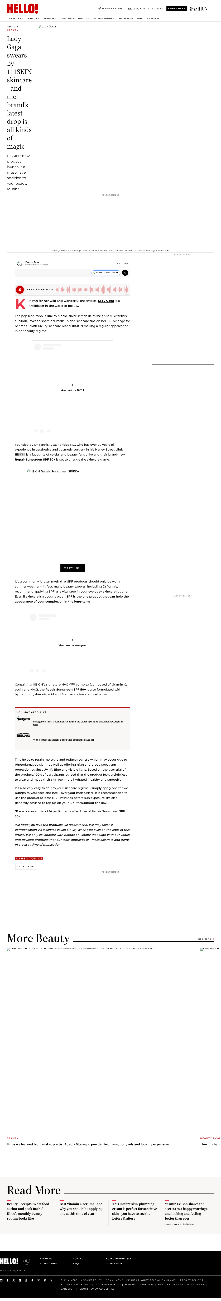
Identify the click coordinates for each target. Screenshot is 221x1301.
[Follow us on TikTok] (20, 1280)
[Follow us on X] (13, 1280)
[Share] (125, 273)
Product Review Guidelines (95, 1288)
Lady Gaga (106, 300)
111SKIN (77, 326)
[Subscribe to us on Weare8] (45, 1280)
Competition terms (108, 1284)
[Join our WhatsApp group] (51, 1280)
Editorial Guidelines (139, 1284)
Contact (79, 1258)
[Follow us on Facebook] (7, 1280)
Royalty (32, 18)
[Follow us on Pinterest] (38, 1280)
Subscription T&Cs (118, 1258)
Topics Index (115, 1263)
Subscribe (176, 8)
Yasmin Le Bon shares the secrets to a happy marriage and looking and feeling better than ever (186, 1211)
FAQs (76, 1263)
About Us (46, 1258)
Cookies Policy (91, 1280)
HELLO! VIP (153, 18)
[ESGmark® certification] (24, 1261)
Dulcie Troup (32, 262)
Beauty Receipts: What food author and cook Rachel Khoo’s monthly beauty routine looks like (28, 1211)
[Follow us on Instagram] (1, 1280)
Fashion (49, 18)
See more (204, 939)
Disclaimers (69, 1280)
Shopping (125, 18)
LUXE (140, 18)
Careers (66, 1288)
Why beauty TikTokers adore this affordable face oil (63, 739)
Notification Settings (76, 1284)
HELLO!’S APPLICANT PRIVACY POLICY (181, 1284)
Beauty (82, 18)
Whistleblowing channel (158, 1280)
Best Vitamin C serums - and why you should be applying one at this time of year (81, 1208)
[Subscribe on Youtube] (26, 1280)
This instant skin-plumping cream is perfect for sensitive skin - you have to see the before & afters (134, 1211)
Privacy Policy (190, 1280)
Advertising (48, 1263)
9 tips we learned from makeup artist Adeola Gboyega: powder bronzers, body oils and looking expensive (88, 1144)
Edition (135, 8)
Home (11, 26)
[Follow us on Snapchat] (32, 1280)
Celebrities (14, 18)
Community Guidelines (121, 1280)
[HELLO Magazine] (22, 8)
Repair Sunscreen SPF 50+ (35, 459)
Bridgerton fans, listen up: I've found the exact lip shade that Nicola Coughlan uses (78, 723)
